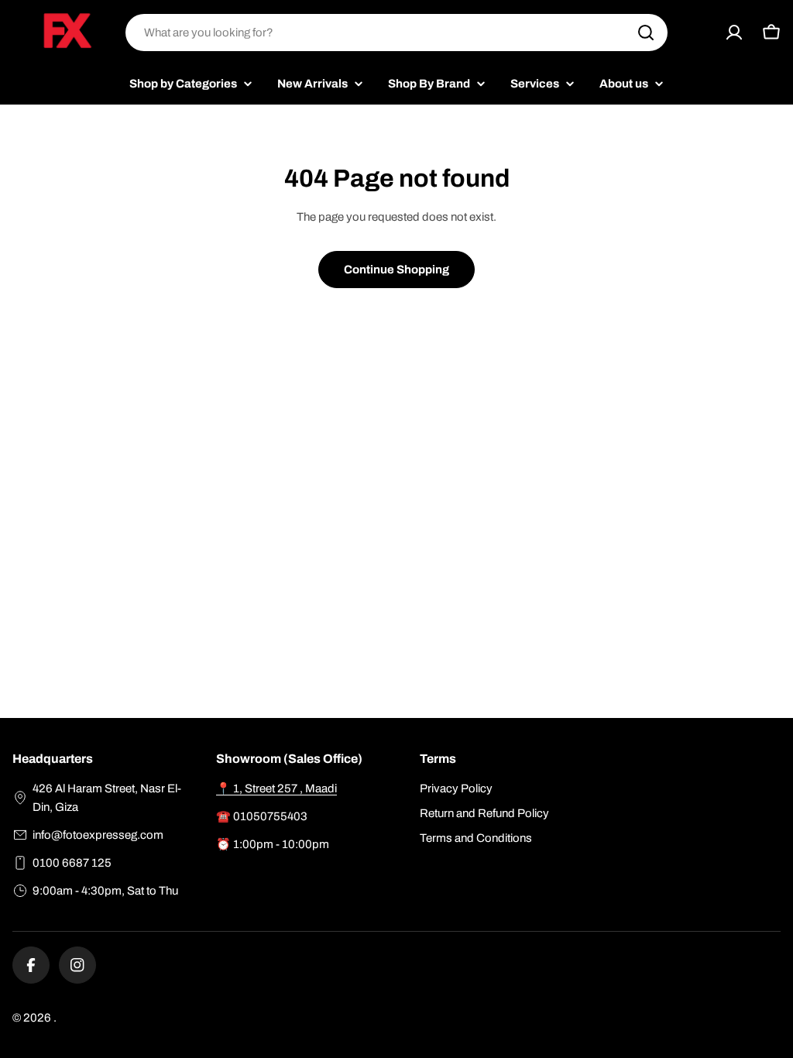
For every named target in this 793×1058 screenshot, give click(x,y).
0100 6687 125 (72, 863)
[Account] (734, 32)
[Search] (646, 32)
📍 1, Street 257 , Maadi (276, 788)
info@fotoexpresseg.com (98, 835)
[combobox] (396, 32)
